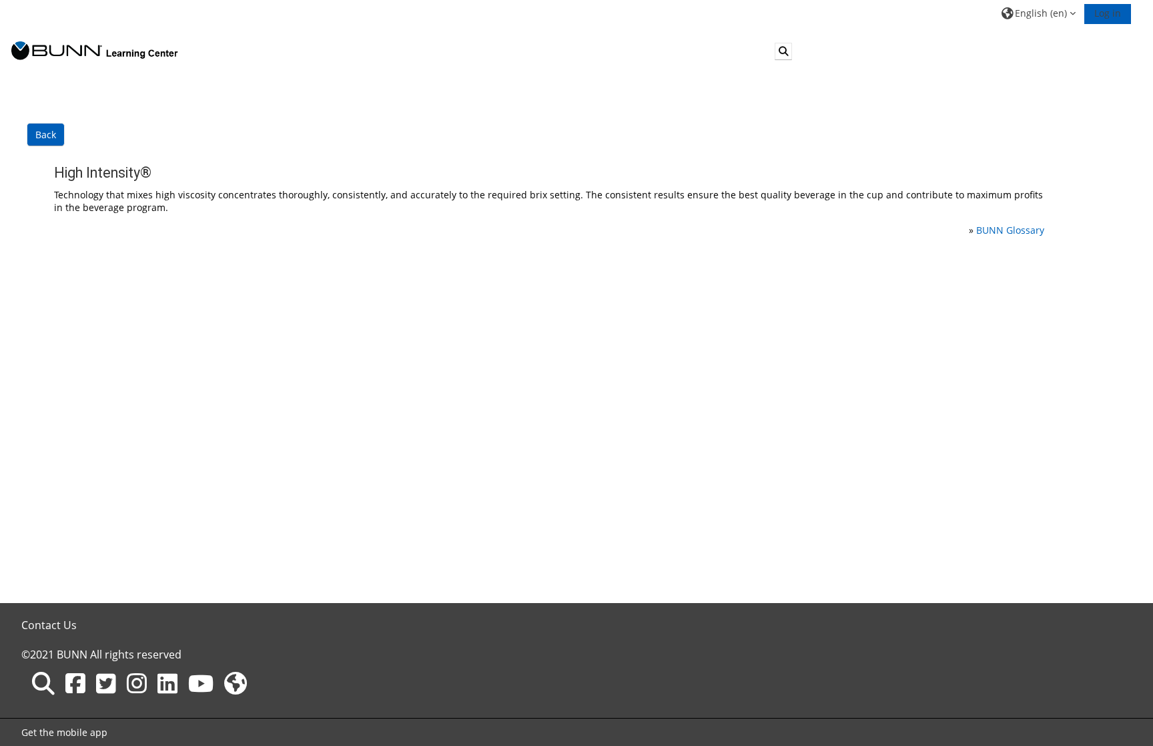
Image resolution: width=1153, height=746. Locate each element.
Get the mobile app (64, 732)
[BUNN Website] (235, 683)
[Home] (94, 50)
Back (45, 134)
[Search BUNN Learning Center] (43, 683)
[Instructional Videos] (201, 683)
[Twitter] (106, 683)
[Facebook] (75, 683)
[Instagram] (136, 683)
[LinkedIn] (167, 683)
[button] (1039, 13)
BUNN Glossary (1010, 230)
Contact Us (49, 625)
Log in (1107, 13)
